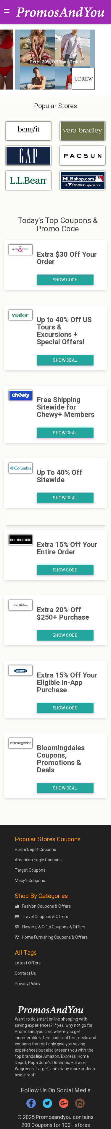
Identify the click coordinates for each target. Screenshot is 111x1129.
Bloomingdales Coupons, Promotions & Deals (61, 758)
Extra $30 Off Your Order (67, 258)
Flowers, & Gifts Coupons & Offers (53, 927)
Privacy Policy (27, 983)
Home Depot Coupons (35, 849)
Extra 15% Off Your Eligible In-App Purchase (67, 682)
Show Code (65, 279)
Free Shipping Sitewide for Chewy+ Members (65, 407)
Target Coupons (30, 870)
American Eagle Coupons (38, 859)
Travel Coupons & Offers (45, 916)
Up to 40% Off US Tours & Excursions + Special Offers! (64, 330)
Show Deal (65, 360)
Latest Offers (28, 963)
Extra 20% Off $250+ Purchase (63, 613)
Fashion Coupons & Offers (46, 906)
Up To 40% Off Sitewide (59, 476)
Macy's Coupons (30, 880)
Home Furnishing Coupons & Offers (55, 937)
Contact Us (25, 973)
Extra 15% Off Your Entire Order (67, 548)
